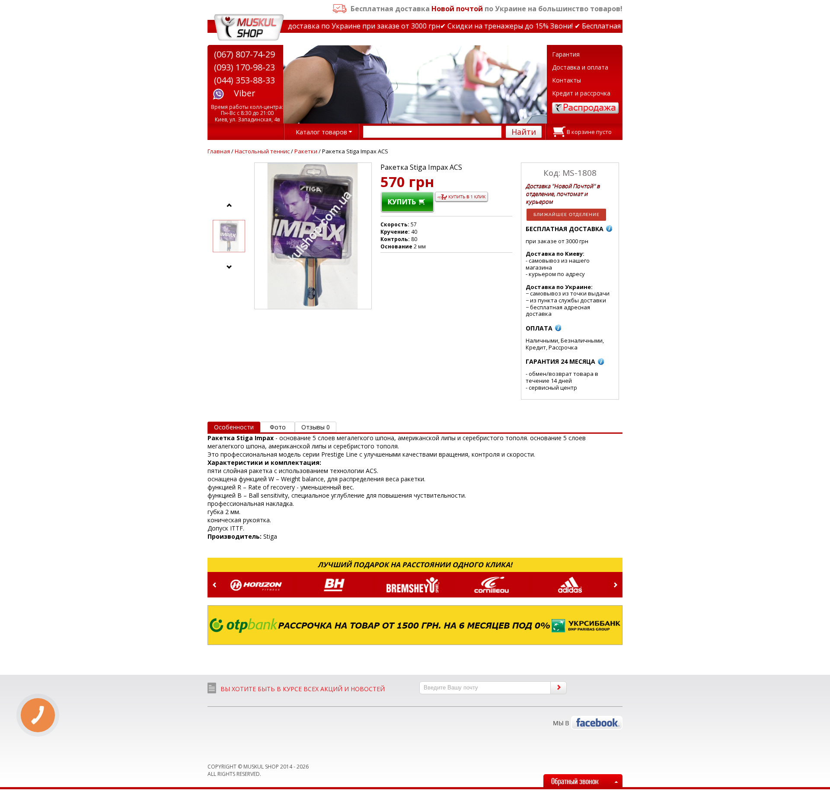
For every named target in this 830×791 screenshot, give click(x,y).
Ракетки (305, 151)
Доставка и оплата (580, 67)
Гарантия (566, 54)
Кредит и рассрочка (581, 93)
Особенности (234, 427)
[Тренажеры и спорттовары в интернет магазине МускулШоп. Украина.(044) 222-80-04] (249, 27)
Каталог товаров (321, 131)
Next (615, 585)
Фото (278, 427)
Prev (214, 585)
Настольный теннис (262, 151)
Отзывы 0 (315, 427)
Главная (219, 151)
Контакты (566, 80)
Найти (523, 132)
